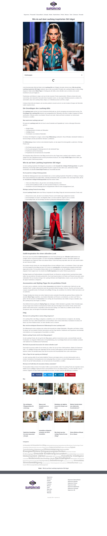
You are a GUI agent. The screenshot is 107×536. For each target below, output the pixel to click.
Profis (62, 14)
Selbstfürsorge (56, 460)
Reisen (67, 14)
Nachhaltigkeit (63, 458)
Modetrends (34, 458)
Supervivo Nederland (73, 486)
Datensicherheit (55, 447)
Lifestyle (46, 14)
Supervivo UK (71, 490)
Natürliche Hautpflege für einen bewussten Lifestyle (29, 434)
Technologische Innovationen (59, 463)
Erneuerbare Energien (71, 451)
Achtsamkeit (26, 445)
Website (49, 492)
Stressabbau (79, 460)
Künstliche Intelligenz (72, 456)
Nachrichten (56, 14)
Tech (71, 14)
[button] (81, 75)
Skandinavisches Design (68, 460)
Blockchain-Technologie (73, 445)
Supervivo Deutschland (74, 479)
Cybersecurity (32, 447)
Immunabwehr (80, 454)
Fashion (49, 484)
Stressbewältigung (32, 462)
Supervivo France (72, 483)
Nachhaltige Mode (47, 458)
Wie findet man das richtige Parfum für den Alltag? (61, 434)
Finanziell (32, 14)
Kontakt (81, 14)
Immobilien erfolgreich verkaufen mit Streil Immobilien (45, 432)
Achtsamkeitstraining (52, 445)
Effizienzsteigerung (51, 449)
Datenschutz (45, 447)
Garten (49, 480)
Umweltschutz (72, 463)
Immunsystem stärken (34, 456)
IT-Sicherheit (58, 456)
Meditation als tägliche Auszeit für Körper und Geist (61, 406)
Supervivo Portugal (73, 488)
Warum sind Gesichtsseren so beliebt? (44, 406)
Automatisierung (62, 445)
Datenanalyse (39, 447)
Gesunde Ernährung (45, 453)
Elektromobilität (64, 449)
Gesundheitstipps (72, 454)
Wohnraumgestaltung (33, 464)
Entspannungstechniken (53, 451)
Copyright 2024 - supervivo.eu (53, 497)
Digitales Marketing (65, 447)
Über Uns (49, 489)
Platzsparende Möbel (34, 460)
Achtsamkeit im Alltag (38, 445)
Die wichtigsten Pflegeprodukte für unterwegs (28, 406)
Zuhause (75, 14)
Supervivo (26, 14)
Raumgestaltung (44, 460)
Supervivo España (73, 481)
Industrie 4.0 (50, 456)
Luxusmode (25, 458)
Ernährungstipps (28, 454)
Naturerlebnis (74, 458)
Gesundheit (39, 14)
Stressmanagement (46, 462)
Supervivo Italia (72, 485)
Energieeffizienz (31, 451)
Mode (50, 14)
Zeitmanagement (43, 464)
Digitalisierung (38, 449)
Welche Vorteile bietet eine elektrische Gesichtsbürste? (76, 406)
